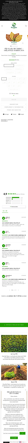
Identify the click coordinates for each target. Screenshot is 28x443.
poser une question (14, 109)
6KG (19, 82)
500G (14, 79)
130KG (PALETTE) (14, 89)
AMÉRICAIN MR (9, 65)
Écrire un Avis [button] (15, 206)
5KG (14, 82)
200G (9, 79)
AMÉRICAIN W (10, 72)
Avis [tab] (4, 210)
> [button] (18, 290)
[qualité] (14, 343)
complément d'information (14, 107)
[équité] (14, 371)
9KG (14, 86)
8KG (9, 86)
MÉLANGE (14, 63)
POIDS (14, 76)
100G (4, 79)
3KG (5, 82)
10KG (18, 86)
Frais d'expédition (11, 55)
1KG (20, 79)
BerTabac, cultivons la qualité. (14, 441)
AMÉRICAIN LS (18, 69)
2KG (24, 79)
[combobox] (23, 442)
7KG (23, 82)
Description (14, 104)
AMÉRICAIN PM (19, 65)
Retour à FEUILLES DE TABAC (15, 324)
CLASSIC (19, 72)
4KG (9, 82)
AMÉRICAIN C (9, 69)
